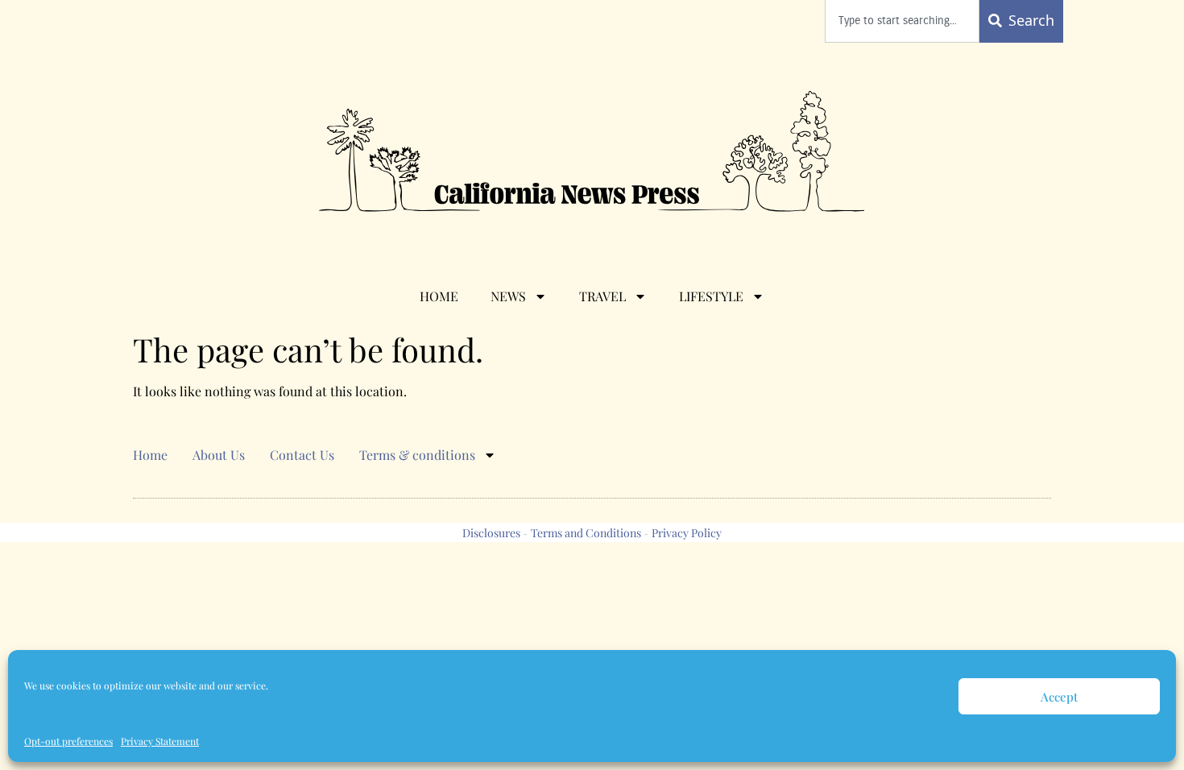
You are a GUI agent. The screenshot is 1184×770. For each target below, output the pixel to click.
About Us (219, 454)
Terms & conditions (417, 454)
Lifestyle (711, 296)
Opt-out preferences (68, 741)
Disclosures (491, 532)
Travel (602, 296)
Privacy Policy (687, 532)
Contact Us (302, 454)
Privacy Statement (160, 741)
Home (439, 296)
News (508, 296)
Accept (1059, 697)
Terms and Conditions (586, 532)
